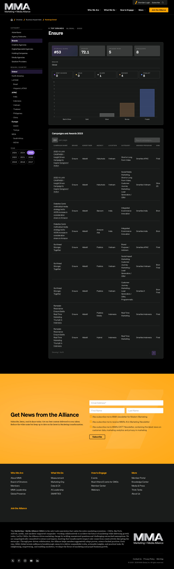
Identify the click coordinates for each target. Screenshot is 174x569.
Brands (15, 40)
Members (15, 485)
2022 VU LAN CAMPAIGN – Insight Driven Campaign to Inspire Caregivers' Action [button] (61, 158)
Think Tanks (137, 489)
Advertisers (16, 32)
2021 (22, 157)
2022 (14, 157)
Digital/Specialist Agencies (22, 48)
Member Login (144, 2)
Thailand (16, 109)
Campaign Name (60, 145)
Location (112, 145)
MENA (16, 142)
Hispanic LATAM (20, 88)
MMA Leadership (18, 489)
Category (125, 145)
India (15, 96)
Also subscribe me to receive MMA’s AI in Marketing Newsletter (121, 422)
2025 (14, 152)
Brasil (15, 84)
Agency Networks (19, 36)
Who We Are (93, 10)
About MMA (16, 478)
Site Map (159, 558)
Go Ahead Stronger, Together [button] (57, 247)
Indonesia (17, 100)
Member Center (98, 485)
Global (14, 71)
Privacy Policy (149, 558)
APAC (14, 92)
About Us (136, 493)
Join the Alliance (159, 10)
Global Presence (18, 493)
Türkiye (16, 130)
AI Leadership (57, 489)
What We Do (109, 10)
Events (94, 478)
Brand (75, 145)
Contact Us (137, 558)
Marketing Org (57, 482)
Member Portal (138, 478)
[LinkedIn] (37, 561)
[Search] (163, 2)
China (15, 117)
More (143, 10)
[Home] (12, 20)
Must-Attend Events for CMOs (104, 482)
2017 (30, 162)
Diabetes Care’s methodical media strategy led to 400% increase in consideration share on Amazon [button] (61, 210)
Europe (15, 121)
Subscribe (156, 2)
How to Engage (127, 10)
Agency (100, 145)
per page (63, 140)
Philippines (17, 113)
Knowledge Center (140, 482)
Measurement (57, 478)
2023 (30, 152)
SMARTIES (56, 493)
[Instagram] (25, 561)
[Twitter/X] (13, 561)
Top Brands (56, 28)
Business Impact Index (34, 19)
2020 (30, 157)
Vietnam (16, 105)
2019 (14, 162)
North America (18, 75)
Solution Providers (19, 61)
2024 (22, 152)
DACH (15, 125)
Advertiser (87, 145)
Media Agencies (18, 57)
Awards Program (144, 145)
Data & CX (55, 485)
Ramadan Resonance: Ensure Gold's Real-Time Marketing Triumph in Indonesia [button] (59, 314)
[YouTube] (31, 561)
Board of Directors (19, 482)
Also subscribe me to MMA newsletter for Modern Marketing (119, 416)
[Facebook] (19, 561)
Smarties (19, 19)
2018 (22, 162)
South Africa (18, 138)
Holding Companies (20, 53)
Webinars (95, 489)
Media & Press (138, 485)
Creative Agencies (19, 44)
